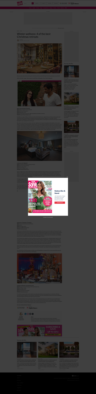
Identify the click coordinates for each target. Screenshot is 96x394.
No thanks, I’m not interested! (48, 217)
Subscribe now (60, 202)
